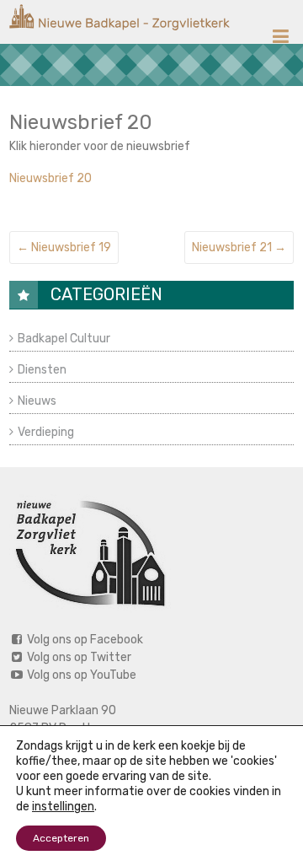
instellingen (63, 806)
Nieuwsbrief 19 (64, 247)
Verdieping (46, 432)
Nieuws (37, 401)
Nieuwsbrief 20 (50, 178)
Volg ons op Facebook (83, 639)
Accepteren (61, 838)
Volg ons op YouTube (80, 675)
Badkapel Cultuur (64, 338)
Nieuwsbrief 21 (239, 247)
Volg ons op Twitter (77, 657)
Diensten (42, 370)
